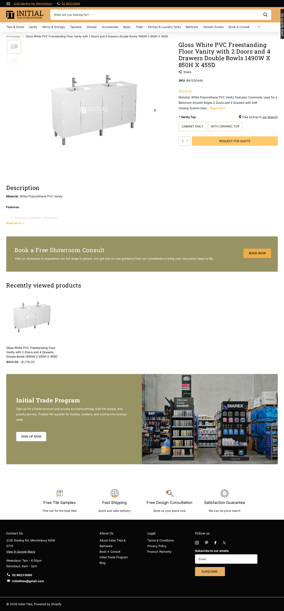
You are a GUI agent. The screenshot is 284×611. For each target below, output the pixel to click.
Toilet (139, 27)
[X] (224, 542)
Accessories (110, 27)
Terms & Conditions (160, 540)
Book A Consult (239, 27)
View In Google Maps (20, 551)
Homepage (13, 36)
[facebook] (215, 542)
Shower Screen (213, 27)
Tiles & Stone (15, 27)
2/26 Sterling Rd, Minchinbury (33, 3)
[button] (188, 137)
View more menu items (259, 27)
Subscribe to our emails (212, 550)
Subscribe (209, 571)
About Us (107, 533)
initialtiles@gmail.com (28, 581)
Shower (92, 27)
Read (13, 223)
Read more (217, 108)
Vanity (33, 27)
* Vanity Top (228, 117)
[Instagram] (197, 543)
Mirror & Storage (53, 27)
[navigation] (14, 47)
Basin (127, 27)
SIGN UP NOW (31, 436)
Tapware (76, 27)
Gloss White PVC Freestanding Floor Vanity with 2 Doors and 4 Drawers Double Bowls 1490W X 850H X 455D (31, 352)
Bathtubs (192, 27)
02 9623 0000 (71, 3)
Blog (103, 563)
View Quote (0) (282, 24)
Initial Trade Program (114, 557)
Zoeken (265, 15)
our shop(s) (270, 117)
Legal (151, 533)
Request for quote (234, 141)
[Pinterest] (206, 543)
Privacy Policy (157, 546)
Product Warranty (159, 551)
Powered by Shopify (48, 604)
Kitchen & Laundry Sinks (164, 27)
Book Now (257, 253)
